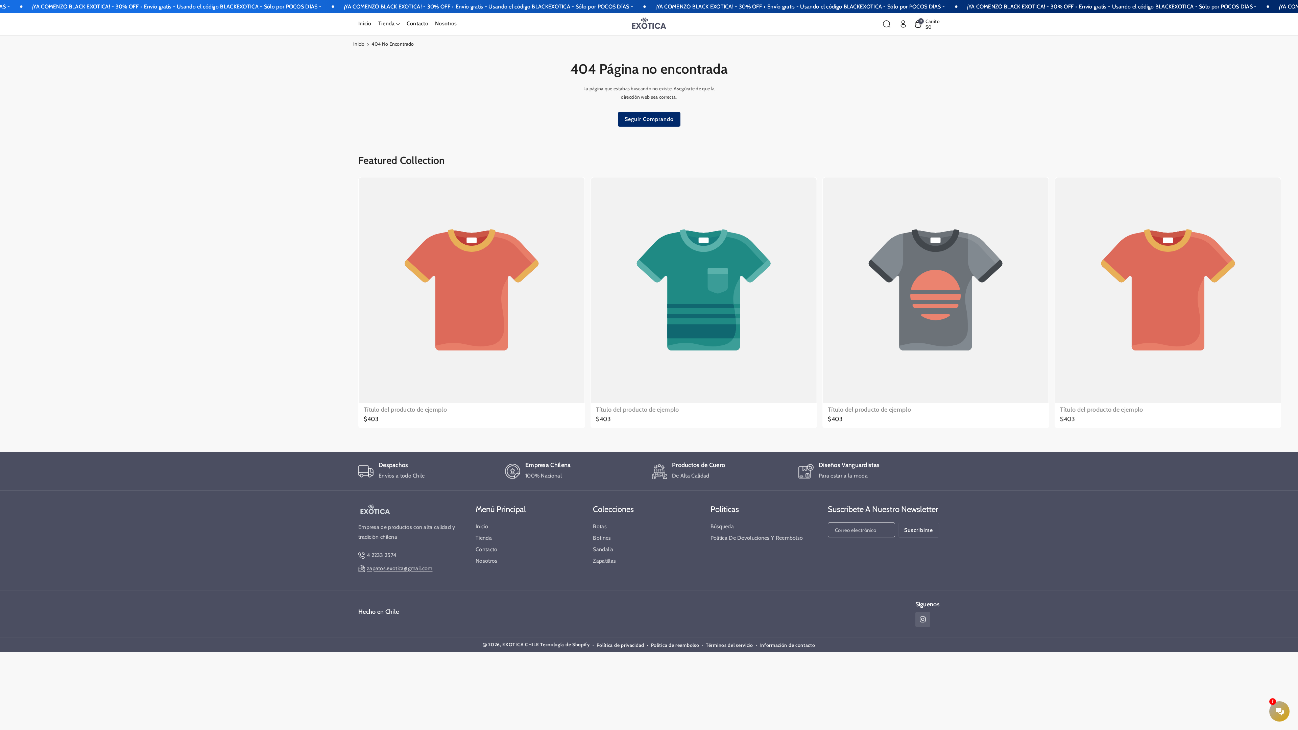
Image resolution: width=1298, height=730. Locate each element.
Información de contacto (787, 645)
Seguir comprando (649, 119)
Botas (600, 526)
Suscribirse (918, 530)
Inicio (359, 44)
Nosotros (486, 561)
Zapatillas (604, 561)
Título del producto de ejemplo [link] (405, 409)
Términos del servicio (729, 645)
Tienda (484, 538)
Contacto (486, 549)
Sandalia (603, 549)
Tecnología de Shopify (565, 644)
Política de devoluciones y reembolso (757, 538)
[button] (389, 23)
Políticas (725, 509)
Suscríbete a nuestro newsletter (883, 509)
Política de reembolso (675, 645)
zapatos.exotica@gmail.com (400, 568)
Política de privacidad (620, 645)
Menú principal (501, 509)
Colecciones (613, 509)
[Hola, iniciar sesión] (903, 24)
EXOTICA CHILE (520, 644)
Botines (602, 538)
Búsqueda (722, 526)
